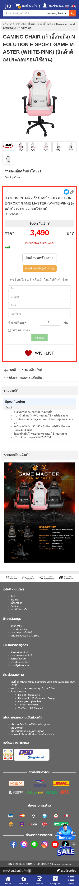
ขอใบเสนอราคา (21, 330)
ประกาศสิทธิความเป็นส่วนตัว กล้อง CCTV (32, 734)
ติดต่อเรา (16, 606)
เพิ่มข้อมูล (39, 337)
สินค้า (13, 596)
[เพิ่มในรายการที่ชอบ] (39, 353)
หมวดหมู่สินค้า (56, 13)
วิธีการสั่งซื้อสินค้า (20, 652)
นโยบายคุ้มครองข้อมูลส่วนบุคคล (27, 731)
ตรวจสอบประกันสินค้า (22, 632)
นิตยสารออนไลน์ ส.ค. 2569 (25, 635)
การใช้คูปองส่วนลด (20, 665)
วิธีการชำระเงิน (18, 658)
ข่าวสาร (14, 599)
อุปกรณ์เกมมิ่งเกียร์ (26, 24)
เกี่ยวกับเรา (16, 603)
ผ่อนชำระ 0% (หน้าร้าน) (39, 268)
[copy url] (72, 192)
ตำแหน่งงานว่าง (19, 629)
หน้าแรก (7, 24)
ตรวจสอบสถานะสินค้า (22, 655)
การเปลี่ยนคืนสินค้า (20, 662)
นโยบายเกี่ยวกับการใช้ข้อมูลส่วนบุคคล (30, 724)
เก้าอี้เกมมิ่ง (46, 24)
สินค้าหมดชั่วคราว (39, 258)
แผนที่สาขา (16, 626)
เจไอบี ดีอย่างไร (19, 609)
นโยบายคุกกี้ (17, 728)
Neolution (61, 24)
